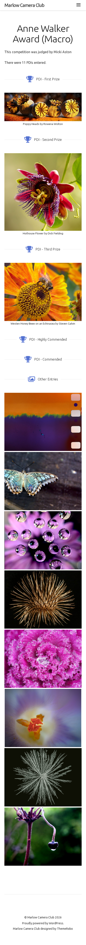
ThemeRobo (65, 928)
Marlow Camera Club (24, 5)
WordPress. (56, 923)
